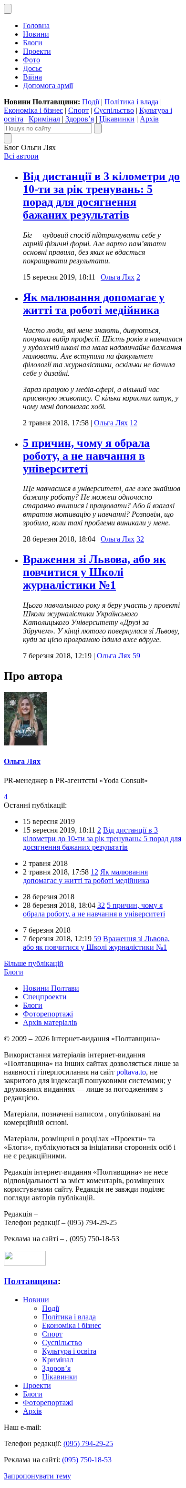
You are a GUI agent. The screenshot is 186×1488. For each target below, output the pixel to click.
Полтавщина (31, 1281)
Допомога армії (48, 85)
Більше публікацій (33, 963)
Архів (149, 119)
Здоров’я (79, 119)
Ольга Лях (117, 277)
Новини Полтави (51, 988)
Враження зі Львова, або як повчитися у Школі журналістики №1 (94, 572)
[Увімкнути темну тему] (7, 9)
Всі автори (21, 156)
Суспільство (114, 110)
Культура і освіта (69, 1351)
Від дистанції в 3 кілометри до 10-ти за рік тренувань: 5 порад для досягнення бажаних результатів (101, 195)
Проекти (37, 51)
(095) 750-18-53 (87, 1460)
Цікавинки (116, 119)
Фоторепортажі (48, 1014)
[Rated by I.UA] (25, 1263)
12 (133, 423)
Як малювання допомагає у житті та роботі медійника (94, 303)
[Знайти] (98, 128)
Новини (36, 34)
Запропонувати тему (37, 1476)
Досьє (32, 68)
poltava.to (131, 1072)
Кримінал (44, 119)
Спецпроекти (45, 997)
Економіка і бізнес (33, 110)
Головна (36, 25)
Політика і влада (131, 102)
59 (136, 656)
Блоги (32, 43)
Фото (31, 60)
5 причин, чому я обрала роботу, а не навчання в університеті (86, 456)
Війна (32, 77)
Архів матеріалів (50, 1022)
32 (140, 539)
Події (90, 102)
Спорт (78, 110)
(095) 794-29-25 (88, 1443)
